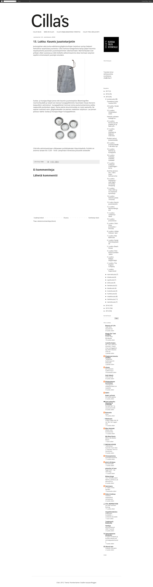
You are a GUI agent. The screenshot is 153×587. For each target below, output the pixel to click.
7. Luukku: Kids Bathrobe (112, 236)
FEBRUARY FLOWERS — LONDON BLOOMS (111, 515)
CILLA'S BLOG (37, 32)
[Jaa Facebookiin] (56, 162)
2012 (107, 311)
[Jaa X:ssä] (54, 162)
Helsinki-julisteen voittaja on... (113, 117)
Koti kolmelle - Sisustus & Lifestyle (110, 403)
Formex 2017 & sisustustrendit (110, 407)
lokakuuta (110, 277)
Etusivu (66, 218)
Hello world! (109, 377)
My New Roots (110, 436)
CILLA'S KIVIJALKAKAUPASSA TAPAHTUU (68, 32)
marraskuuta (111, 274)
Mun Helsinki (110, 428)
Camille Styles (110, 343)
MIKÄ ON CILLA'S (49, 32)
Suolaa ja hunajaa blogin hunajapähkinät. (60, 112)
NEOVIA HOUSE (110, 444)
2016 (107, 94)
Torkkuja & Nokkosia (109, 522)
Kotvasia (108, 413)
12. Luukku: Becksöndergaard (112, 208)
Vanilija (108, 526)
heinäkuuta (111, 285)
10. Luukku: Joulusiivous (111, 220)
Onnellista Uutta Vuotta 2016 (112, 102)
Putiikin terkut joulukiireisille (112, 139)
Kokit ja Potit (110, 395)
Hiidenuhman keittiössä (110, 382)
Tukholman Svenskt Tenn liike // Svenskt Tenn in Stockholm (111, 448)
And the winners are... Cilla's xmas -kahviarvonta (112, 173)
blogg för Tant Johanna (110, 334)
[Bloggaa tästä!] (53, 162)
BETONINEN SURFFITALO (109, 370)
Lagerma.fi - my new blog (110, 471)
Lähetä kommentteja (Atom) (46, 221)
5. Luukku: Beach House (112, 247)
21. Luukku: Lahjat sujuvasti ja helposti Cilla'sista (111, 132)
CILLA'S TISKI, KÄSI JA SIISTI (91, 32)
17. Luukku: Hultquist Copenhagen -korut (112, 165)
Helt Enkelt (109, 375)
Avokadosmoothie (111, 457)
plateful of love (111, 468)
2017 (107, 91)
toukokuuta (111, 291)
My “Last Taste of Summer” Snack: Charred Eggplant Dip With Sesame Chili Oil (111, 348)
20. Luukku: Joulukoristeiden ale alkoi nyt (112, 144)
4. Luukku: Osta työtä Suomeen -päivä (112, 252)
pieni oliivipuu (110, 462)
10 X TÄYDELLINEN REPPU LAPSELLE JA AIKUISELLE (111, 479)
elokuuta (110, 283)
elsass (107, 367)
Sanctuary (109, 486)
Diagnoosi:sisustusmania (111, 357)
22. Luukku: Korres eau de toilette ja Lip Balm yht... (112, 123)
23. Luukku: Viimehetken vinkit (112, 112)
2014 (107, 305)
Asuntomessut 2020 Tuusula (110, 528)
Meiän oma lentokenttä (109, 431)
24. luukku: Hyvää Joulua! (113, 107)
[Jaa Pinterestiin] (58, 162)
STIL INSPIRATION (111, 504)
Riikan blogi (109, 476)
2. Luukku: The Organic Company (112, 264)
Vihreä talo (109, 547)
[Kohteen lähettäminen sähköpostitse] (51, 162)
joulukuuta (111, 99)
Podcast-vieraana (110, 548)
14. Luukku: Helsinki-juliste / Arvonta (112, 197)
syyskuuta (110, 280)
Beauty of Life (110, 326)
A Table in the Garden (109, 488)
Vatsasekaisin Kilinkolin (110, 534)
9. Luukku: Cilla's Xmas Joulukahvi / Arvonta (112, 226)
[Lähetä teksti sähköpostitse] (48, 162)
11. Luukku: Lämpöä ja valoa (111, 214)
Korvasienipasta (110, 397)
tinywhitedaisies (111, 512)
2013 (107, 308)
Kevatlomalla (109, 464)
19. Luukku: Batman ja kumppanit (111, 150)
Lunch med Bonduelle (108, 337)
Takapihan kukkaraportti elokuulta (109, 361)
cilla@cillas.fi (107, 78)
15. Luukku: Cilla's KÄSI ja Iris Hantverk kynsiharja (112, 190)
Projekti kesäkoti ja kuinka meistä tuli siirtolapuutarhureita (111, 539)
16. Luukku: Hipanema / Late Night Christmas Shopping (111, 182)
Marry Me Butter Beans (110, 439)
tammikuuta (111, 302)
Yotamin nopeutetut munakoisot (109, 497)
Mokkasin (108, 419)
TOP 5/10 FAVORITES (109, 328)
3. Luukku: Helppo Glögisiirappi (112, 258)
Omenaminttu (110, 456)
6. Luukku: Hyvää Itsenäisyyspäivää (112, 242)
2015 (107, 97)
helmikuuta (111, 299)
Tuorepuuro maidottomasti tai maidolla (111, 386)
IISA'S (107, 393)
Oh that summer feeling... (110, 506)
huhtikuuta (111, 294)
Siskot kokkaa (110, 494)
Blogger (93, 583)
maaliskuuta (111, 296)
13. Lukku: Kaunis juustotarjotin (113, 203)
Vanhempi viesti (93, 218)
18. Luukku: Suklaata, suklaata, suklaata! (111, 157)
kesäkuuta (111, 288)
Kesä (106, 414)
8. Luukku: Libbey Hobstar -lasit (113, 232)
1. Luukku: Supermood (111, 270)
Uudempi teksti (39, 218)
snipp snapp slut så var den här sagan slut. (111, 422)
